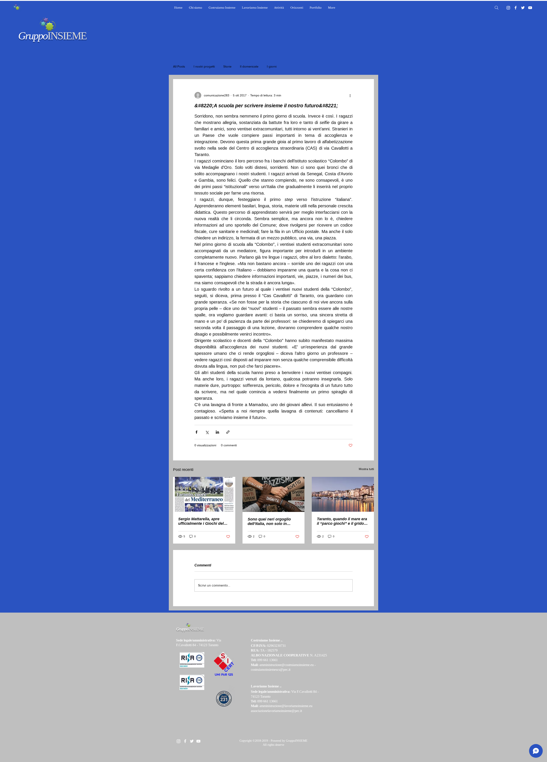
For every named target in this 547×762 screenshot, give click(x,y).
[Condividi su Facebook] (196, 432)
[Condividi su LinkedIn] (217, 432)
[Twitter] (523, 7)
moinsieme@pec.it (289, 711)
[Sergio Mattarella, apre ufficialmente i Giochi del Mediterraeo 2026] (204, 494)
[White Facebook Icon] (185, 741)
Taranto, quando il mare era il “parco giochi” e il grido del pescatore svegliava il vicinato (342, 521)
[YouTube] (530, 7)
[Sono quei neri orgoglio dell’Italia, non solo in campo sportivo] (274, 494)
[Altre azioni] (350, 95)
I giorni (271, 66)
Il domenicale (249, 66)
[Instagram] (508, 7)
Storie (227, 66)
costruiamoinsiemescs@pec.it (270, 669)
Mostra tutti (366, 469)
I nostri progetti (204, 66)
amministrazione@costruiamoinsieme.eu (286, 665)
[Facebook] (515, 7)
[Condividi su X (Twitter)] (207, 432)
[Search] (496, 7)
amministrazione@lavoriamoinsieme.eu (285, 706)
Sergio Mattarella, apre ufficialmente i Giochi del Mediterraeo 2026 (201, 521)
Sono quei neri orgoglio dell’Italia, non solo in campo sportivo (269, 521)
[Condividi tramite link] (228, 432)
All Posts (179, 66)
